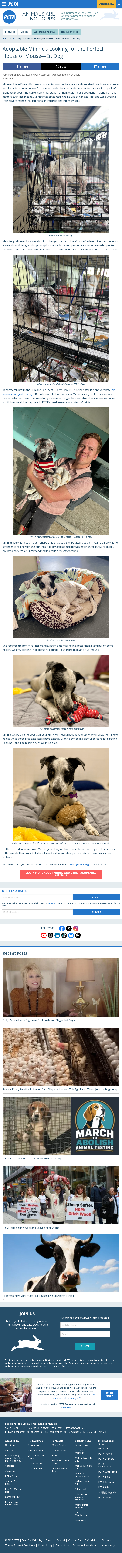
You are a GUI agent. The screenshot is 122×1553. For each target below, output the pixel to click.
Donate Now (81, 1444)
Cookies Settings (107, 1545)
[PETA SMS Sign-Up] (50, 935)
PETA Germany (106, 1458)
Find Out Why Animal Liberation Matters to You (14, 1458)
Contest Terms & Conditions (83, 1540)
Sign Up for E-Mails (12, 1482)
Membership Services (81, 1506)
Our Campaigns (36, 1450)
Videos (24, 31)
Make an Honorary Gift (82, 1475)
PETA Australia (106, 1482)
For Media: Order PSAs (61, 1462)
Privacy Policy (45, 1545)
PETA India (104, 1476)
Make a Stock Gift (82, 1482)
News (12, 38)
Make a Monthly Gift (83, 1459)
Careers (9, 1450)
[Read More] (61, 1395)
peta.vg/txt (52, 903)
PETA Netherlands (104, 1465)
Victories (9, 1465)
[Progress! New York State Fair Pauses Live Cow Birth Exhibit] (61, 1268)
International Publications (11, 1503)
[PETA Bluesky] (71, 935)
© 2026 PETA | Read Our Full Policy (23, 1540)
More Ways (81, 1520)
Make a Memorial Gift (84, 1467)
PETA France (105, 1453)
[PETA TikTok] (64, 935)
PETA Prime (11, 1476)
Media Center (59, 1444)
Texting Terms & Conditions (20, 1545)
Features (10, 31)
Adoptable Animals (44, 31)
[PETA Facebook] (62, 928)
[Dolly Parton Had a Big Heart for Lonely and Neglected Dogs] (61, 991)
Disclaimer (107, 1540)
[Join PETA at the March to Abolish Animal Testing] (61, 1130)
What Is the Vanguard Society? (81, 1497)
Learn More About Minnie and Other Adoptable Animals (61, 874)
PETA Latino (104, 1497)
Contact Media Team (59, 1469)
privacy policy (27, 1366)
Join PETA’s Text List (13, 1490)
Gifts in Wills (81, 1489)
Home (5, 38)
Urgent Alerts (35, 1444)
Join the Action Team (36, 1456)
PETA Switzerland (107, 1471)
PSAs (54, 1455)
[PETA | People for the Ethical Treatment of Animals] (9, 17)
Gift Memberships (82, 1514)
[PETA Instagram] (75, 928)
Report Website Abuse (85, 1545)
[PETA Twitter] (69, 928)
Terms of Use (62, 1545)
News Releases (60, 1450)
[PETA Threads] (78, 935)
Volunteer (10, 1470)
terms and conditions (95, 1360)
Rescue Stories (69, 31)
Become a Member (80, 1451)
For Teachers (35, 1468)
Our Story (10, 1444)
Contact (61, 1540)
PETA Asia (103, 1487)
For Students (35, 1463)
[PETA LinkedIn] (57, 935)
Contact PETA (12, 1496)
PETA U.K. (103, 1448)
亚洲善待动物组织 (107, 1492)
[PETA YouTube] (44, 935)
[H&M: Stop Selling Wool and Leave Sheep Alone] (61, 1198)
